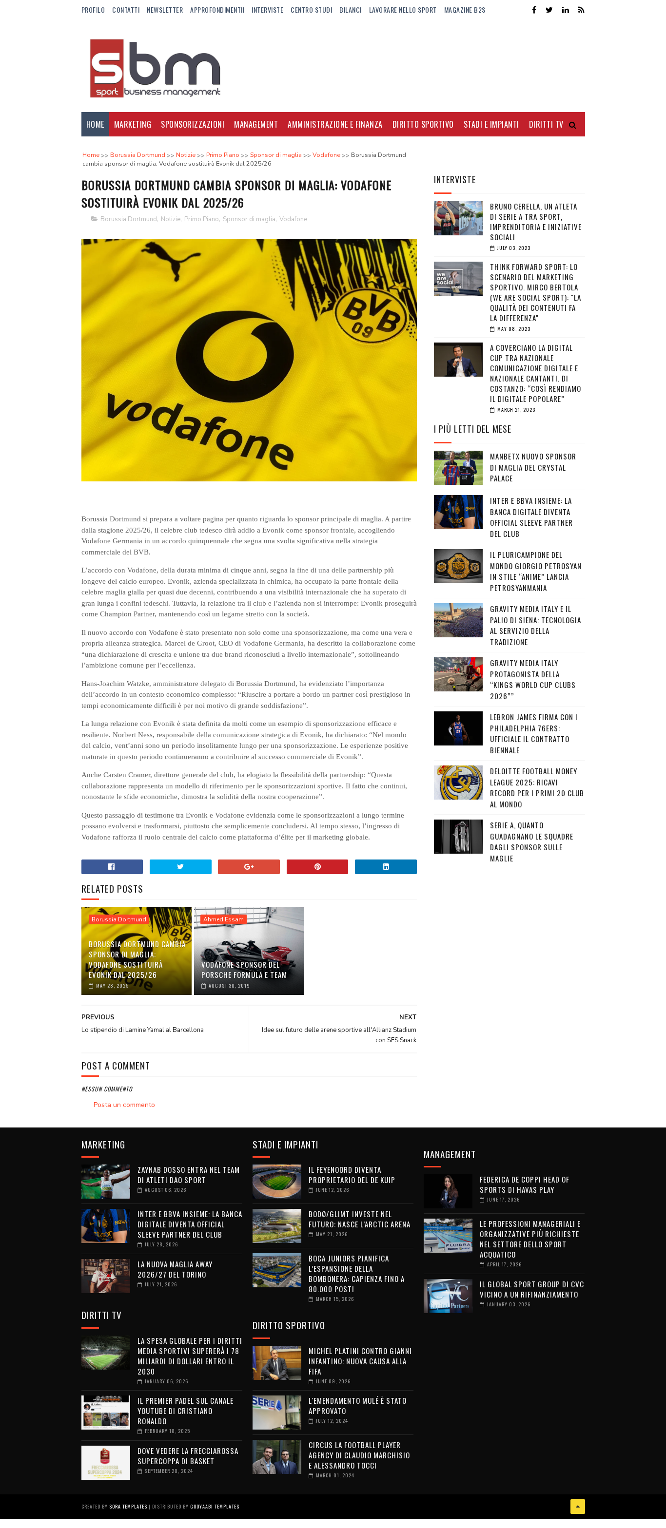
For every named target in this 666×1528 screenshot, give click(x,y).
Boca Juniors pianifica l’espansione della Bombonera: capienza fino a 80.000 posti (357, 1273)
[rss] (581, 10)
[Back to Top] (577, 1506)
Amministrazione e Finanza (335, 124)
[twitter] (549, 10)
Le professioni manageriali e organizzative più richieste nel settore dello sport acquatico (530, 1239)
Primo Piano (201, 219)
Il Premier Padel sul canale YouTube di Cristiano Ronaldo (185, 1410)
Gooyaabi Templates (214, 1506)
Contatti (125, 9)
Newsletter (165, 9)
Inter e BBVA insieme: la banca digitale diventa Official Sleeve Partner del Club (531, 517)
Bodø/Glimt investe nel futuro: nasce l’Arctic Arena (360, 1218)
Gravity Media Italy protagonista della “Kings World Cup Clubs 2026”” (533, 679)
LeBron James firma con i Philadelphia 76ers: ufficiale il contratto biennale (534, 733)
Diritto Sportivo (423, 124)
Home (95, 124)
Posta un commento (124, 1104)
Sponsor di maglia (249, 219)
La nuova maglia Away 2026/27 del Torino (175, 1269)
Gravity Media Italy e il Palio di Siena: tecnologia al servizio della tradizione (535, 625)
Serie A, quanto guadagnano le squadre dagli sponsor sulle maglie (531, 841)
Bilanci (350, 9)
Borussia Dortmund (128, 219)
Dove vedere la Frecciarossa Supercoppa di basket (187, 1455)
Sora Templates (128, 1506)
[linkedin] (565, 10)
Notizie (170, 219)
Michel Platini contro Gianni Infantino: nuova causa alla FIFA (360, 1360)
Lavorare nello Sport (403, 9)
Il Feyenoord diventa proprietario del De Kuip (352, 1174)
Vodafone (293, 219)
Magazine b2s (465, 9)
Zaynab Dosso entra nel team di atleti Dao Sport (188, 1174)
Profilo (93, 9)
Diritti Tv (546, 124)
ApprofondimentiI (217, 9)
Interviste (267, 9)
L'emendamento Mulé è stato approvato (358, 1405)
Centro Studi (311, 9)
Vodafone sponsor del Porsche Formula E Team (244, 969)
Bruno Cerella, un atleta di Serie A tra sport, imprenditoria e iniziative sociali (536, 221)
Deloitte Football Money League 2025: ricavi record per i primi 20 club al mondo (537, 787)
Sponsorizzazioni (192, 124)
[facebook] (534, 10)
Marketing (133, 124)
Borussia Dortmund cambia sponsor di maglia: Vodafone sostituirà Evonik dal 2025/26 (137, 959)
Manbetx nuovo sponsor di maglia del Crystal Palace (533, 467)
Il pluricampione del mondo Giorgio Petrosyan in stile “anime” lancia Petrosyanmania (536, 571)
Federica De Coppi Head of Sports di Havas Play (524, 1184)
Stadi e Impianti (491, 124)
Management (256, 124)
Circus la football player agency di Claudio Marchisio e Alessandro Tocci (359, 1455)
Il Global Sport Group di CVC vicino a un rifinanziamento (532, 1289)
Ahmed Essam (223, 919)
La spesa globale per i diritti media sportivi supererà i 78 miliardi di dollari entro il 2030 (189, 1355)
